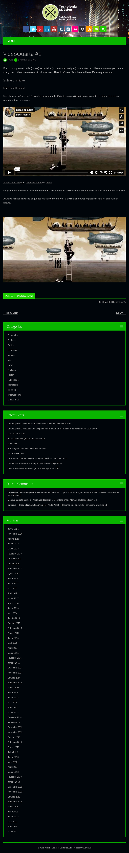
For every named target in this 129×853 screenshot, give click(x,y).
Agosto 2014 (13, 688)
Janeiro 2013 (14, 782)
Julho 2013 (13, 752)
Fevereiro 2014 (15, 717)
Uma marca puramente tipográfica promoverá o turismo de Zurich (37, 458)
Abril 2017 (12, 593)
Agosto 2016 (13, 603)
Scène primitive (11, 182)
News (10, 365)
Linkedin (47, 29)
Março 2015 (13, 653)
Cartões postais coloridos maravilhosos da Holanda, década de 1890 (39, 424)
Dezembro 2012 (15, 787)
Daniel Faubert (17, 88)
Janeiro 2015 (14, 663)
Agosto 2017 (13, 573)
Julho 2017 (13, 578)
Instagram (68, 29)
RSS (89, 29)
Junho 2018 (13, 544)
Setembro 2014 (15, 683)
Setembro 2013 (15, 742)
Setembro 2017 (15, 568)
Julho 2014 (13, 692)
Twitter (33, 29)
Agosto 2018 (13, 539)
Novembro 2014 (15, 673)
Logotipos (12, 350)
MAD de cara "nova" (17, 433)
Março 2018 (13, 549)
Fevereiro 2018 (15, 554)
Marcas (11, 355)
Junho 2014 (13, 697)
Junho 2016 (13, 608)
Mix (18, 295)
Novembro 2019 (15, 534)
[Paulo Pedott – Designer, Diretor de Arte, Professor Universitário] (64, 20)
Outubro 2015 (14, 623)
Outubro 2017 (14, 564)
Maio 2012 (12, 821)
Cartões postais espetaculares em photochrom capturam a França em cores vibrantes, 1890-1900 (52, 429)
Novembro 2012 (15, 792)
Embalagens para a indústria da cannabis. (27, 448)
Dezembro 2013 (15, 727)
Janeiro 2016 (14, 618)
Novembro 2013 (15, 732)
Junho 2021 (13, 529)
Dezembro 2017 (15, 558)
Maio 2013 (12, 762)
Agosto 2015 (13, 633)
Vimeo (82, 29)
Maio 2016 (12, 613)
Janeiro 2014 (14, 722)
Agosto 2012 (13, 807)
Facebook (26, 29)
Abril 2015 (12, 648)
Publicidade (13, 380)
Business (12, 340)
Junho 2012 (13, 816)
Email (96, 29)
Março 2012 (13, 831)
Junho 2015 (13, 638)
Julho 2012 (13, 812)
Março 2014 (13, 712)
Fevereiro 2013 (15, 777)
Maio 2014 (12, 702)
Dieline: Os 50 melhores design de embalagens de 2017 (33, 468)
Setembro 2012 (15, 802)
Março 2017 (13, 598)
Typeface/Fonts (15, 395)
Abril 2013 (12, 767)
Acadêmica (13, 335)
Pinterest (40, 29)
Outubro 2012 (14, 797)
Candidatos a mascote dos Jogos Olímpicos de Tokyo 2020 (35, 463)
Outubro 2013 (14, 737)
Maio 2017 (12, 588)
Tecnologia (13, 385)
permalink (120, 301)
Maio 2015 (12, 643)
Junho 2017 (13, 583)
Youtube (54, 29)
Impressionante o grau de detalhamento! (26, 438)
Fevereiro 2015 (15, 658)
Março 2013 (13, 772)
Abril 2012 (12, 826)
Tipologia (12, 390)
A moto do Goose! (16, 453)
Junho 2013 (13, 757)
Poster (11, 375)
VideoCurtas (27, 295)
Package (12, 370)
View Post (12, 444)
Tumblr (61, 29)
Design (11, 345)
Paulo (10, 59)
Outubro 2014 (14, 678)
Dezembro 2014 (15, 668)
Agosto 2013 (13, 747)
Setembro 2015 (15, 628)
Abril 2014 (12, 707)
